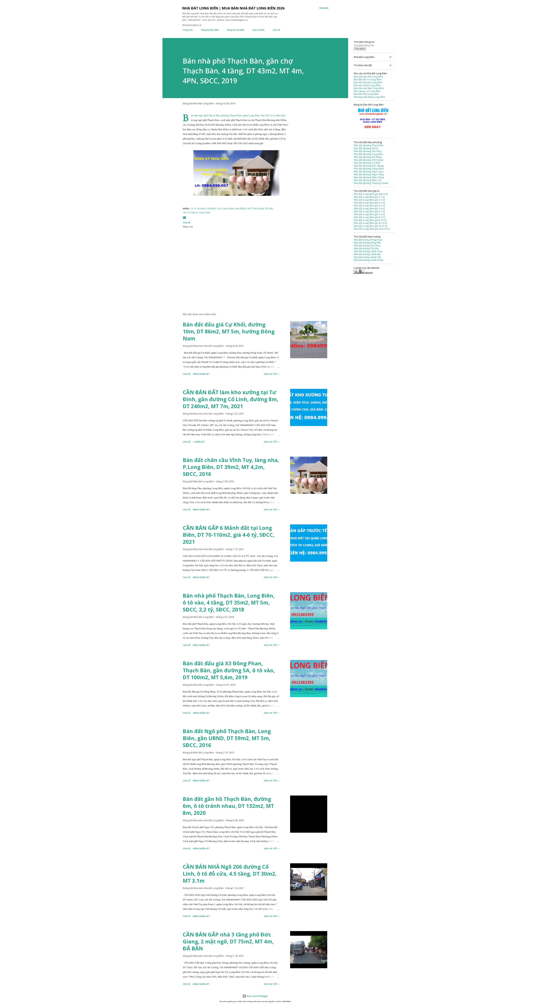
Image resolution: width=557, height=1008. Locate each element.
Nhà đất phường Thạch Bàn (368, 145)
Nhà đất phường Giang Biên (369, 168)
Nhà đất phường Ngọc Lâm (369, 171)
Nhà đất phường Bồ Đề (366, 148)
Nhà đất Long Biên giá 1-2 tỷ (369, 196)
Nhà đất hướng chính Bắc (367, 254)
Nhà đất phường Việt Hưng (369, 159)
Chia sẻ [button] (186, 222)
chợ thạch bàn (225, 208)
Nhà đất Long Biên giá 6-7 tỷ (369, 211)
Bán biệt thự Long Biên (366, 93)
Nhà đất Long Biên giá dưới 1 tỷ (371, 193)
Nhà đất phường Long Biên (369, 154)
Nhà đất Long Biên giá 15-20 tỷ (370, 225)
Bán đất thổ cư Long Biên (367, 79)
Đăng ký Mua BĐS (210, 29)
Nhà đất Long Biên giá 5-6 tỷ (369, 208)
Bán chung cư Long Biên (367, 91)
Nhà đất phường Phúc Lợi (368, 180)
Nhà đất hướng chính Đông (368, 259)
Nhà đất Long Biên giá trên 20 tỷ (372, 228)
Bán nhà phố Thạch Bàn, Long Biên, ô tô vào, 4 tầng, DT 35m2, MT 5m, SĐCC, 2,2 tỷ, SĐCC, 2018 (229, 602)
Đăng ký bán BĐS (235, 29)
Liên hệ (276, 29)
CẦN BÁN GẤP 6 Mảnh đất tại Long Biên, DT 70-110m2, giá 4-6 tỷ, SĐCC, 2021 (228, 534)
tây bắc (269, 208)
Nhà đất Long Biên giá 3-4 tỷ (370, 202)
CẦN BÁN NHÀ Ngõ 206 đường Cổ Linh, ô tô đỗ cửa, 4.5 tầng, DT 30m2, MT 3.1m (230, 873)
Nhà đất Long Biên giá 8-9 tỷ (369, 217)
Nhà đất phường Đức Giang (369, 165)
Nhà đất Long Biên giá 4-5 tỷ (369, 205)
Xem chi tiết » (271, 374)
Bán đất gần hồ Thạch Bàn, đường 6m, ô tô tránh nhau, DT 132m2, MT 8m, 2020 (228, 805)
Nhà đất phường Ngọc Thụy (369, 174)
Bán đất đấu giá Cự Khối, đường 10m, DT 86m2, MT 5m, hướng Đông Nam (229, 331)
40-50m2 (201, 208)
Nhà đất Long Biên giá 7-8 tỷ (369, 214)
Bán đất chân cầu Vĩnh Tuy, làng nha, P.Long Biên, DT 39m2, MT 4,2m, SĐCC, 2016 (231, 467)
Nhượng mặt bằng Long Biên (369, 96)
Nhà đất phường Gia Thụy (368, 151)
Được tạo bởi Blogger (257, 996)
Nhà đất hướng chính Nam (368, 251)
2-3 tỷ (193, 208)
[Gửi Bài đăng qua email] (184, 218)
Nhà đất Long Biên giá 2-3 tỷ (370, 199)
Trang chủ (187, 29)
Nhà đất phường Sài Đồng (368, 156)
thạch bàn (204, 212)
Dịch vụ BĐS (258, 29)
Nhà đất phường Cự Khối (367, 162)
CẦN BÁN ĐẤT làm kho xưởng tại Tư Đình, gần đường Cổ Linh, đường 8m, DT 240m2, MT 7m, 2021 (230, 399)
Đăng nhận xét (201, 374)
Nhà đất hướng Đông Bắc (367, 242)
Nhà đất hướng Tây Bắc (366, 248)
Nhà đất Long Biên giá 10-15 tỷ (370, 222)
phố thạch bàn (255, 208)
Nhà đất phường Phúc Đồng (369, 177)
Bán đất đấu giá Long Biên (368, 82)
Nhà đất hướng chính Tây (367, 257)
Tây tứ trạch (190, 212)
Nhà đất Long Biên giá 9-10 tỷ (370, 220)
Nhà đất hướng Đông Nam (368, 239)
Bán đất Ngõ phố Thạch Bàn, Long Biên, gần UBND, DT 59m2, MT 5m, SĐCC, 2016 (227, 738)
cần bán (211, 208)
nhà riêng (240, 208)
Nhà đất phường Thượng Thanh (371, 183)
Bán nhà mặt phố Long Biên (369, 88)
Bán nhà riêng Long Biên (367, 85)
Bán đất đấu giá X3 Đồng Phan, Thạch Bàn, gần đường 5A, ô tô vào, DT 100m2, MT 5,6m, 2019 (229, 670)
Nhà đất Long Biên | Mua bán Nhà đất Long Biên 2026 (233, 8)
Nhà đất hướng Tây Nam (367, 245)
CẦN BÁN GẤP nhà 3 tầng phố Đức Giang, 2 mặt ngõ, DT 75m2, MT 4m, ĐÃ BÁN (228, 941)
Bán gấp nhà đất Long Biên (368, 76)
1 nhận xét (199, 441)
